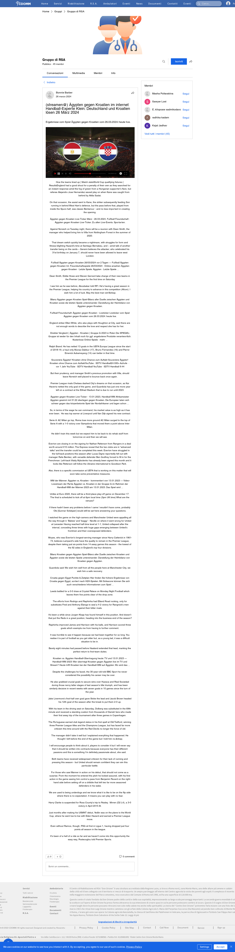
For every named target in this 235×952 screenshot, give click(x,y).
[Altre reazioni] (59, 857)
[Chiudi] (231, 946)
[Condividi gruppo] (191, 61)
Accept (220, 946)
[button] (221, 927)
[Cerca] (164, 61)
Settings (204, 946)
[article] (90, 482)
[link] (55, 73)
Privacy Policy (134, 946)
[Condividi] (133, 93)
